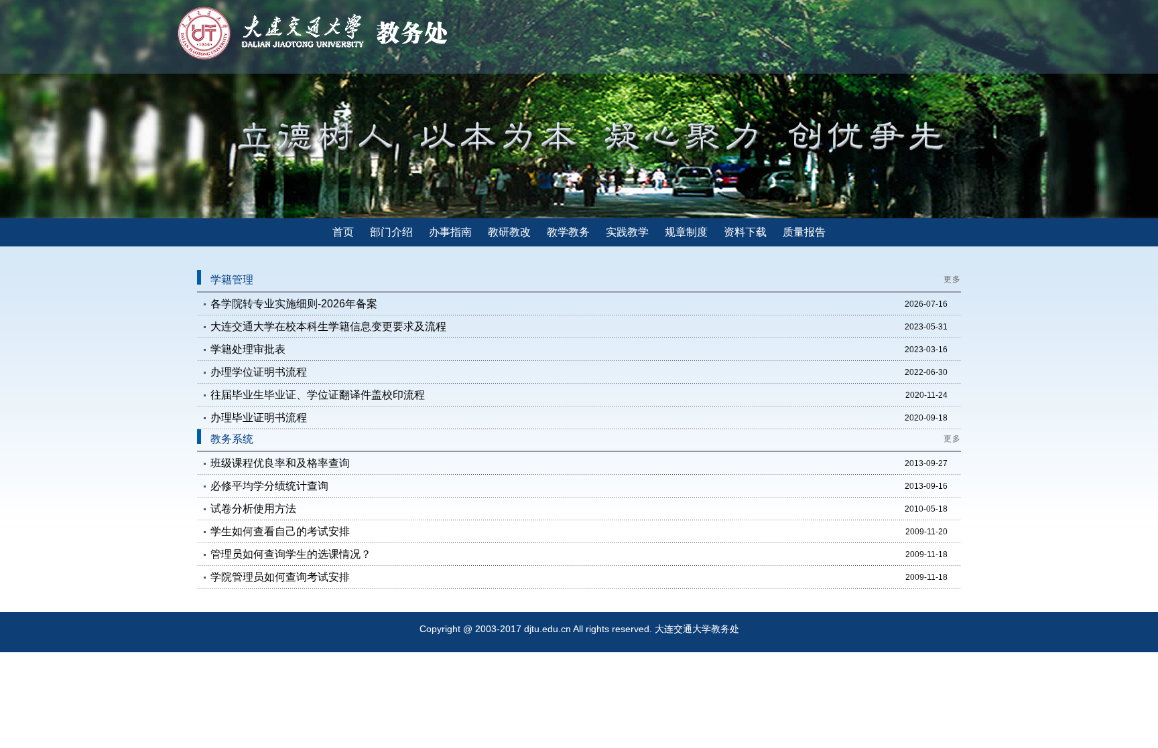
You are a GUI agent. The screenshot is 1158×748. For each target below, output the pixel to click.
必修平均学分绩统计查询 (269, 486)
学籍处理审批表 (247, 349)
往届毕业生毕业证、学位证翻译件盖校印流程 (317, 394)
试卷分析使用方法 (253, 508)
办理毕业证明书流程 (258, 417)
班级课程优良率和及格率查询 (280, 463)
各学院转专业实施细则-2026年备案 (293, 303)
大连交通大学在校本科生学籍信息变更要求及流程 (328, 326)
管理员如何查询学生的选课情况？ (290, 554)
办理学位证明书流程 (258, 372)
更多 (952, 279)
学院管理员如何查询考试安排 (280, 577)
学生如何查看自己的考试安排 (280, 531)
